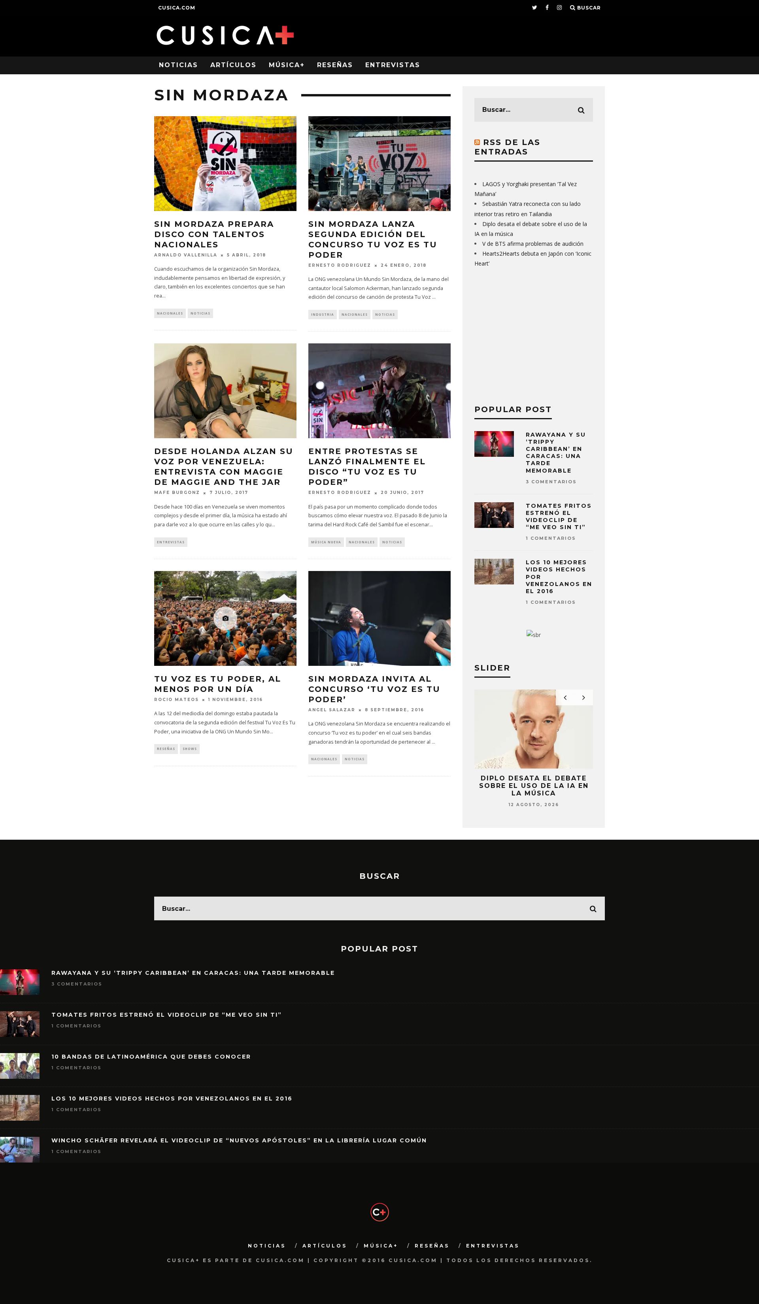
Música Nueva (326, 542)
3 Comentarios (551, 481)
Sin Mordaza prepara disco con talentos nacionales (214, 234)
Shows (190, 748)
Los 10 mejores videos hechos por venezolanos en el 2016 (172, 1098)
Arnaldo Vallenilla (185, 255)
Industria (322, 314)
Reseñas (335, 65)
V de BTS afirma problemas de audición (532, 243)
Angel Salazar (331, 709)
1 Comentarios (551, 538)
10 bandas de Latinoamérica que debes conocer (151, 1056)
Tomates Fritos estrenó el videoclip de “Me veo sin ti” (559, 516)
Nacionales (170, 313)
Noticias (178, 65)
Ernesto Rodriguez (339, 265)
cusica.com (176, 8)
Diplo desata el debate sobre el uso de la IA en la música (534, 785)
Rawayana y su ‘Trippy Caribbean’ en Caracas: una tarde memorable (556, 452)
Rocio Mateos (176, 699)
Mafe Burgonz (177, 493)
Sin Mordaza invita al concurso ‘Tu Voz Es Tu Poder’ (374, 689)
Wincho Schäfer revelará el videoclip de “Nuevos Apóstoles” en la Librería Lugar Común (239, 1140)
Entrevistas (392, 65)
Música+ (287, 65)
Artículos (233, 65)
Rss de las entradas (507, 147)
